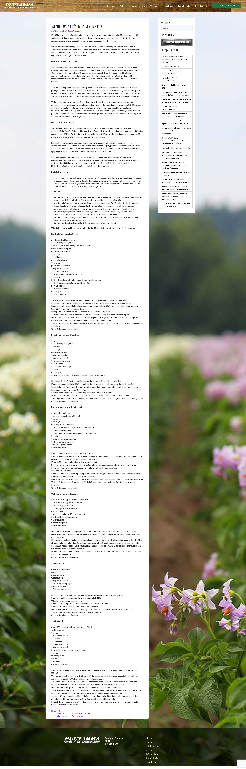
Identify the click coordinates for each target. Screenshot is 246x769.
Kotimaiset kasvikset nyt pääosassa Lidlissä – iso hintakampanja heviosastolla (176, 131)
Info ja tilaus (167, 6)
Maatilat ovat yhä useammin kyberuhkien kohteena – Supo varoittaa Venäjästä (174, 165)
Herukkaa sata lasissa (170, 66)
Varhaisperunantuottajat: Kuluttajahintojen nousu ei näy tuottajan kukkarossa (174, 155)
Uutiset (122, 6)
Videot (153, 6)
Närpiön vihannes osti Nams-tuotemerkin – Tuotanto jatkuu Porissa (174, 59)
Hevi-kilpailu (201, 6)
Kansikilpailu (184, 6)
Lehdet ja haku (138, 6)
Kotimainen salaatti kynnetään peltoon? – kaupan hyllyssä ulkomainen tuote (174, 196)
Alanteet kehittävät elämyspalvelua (176, 148)
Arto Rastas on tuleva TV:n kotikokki (68, 716)
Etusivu (110, 6)
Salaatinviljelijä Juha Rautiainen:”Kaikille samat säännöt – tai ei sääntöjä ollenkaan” (177, 141)
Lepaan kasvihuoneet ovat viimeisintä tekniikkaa (73, 713)
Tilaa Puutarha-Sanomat (226, 5)
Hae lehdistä (167, 22)
